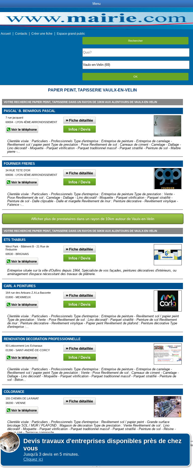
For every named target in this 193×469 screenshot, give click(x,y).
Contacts (21, 33)
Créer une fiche (42, 33)
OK (135, 76)
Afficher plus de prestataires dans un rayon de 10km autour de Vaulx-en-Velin (92, 219)
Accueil (6, 33)
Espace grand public (71, 33)
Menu (96, 4)
